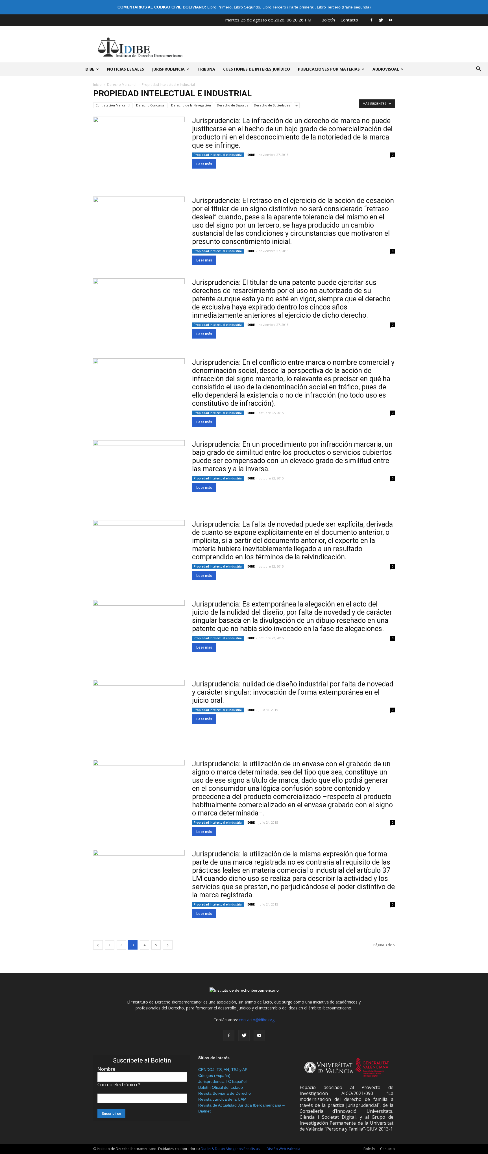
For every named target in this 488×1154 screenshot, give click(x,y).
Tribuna (206, 69)
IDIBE (89, 69)
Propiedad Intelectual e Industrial (218, 155)
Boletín (328, 20)
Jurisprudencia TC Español (222, 1081)
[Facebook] (371, 20)
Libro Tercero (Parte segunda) (344, 7)
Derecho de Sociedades (272, 105)
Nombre (106, 1069)
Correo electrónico (119, 1084)
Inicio (97, 84)
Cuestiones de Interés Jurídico (256, 69)
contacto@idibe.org (256, 1019)
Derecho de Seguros (232, 105)
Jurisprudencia (168, 69)
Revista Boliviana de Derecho (224, 1093)
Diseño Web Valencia (283, 1148)
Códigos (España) (214, 1075)
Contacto (349, 20)
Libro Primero (219, 7)
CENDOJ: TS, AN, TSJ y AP (222, 1069)
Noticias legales (125, 69)
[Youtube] (390, 20)
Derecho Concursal (150, 105)
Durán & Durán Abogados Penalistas (230, 1148)
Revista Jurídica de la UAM (222, 1099)
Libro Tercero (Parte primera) (288, 7)
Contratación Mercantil (112, 105)
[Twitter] (381, 20)
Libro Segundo (247, 7)
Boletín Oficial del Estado (220, 1087)
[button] (478, 69)
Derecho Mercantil (121, 84)
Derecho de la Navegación (191, 105)
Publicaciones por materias (329, 69)
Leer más (204, 164)
